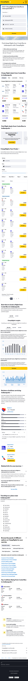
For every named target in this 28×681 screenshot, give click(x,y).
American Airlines (11, 454)
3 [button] (16, 298)
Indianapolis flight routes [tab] (18, 548)
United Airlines (10, 444)
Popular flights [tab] (15, 551)
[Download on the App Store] (16, 677)
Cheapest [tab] (4, 77)
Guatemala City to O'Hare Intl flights (9, 559)
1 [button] (11, 298)
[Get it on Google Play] (11, 677)
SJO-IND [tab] (11, 315)
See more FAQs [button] (14, 489)
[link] (11, 142)
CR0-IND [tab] (8, 327)
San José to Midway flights (6, 561)
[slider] (26, 173)
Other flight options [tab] (6, 551)
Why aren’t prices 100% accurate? (9, 652)
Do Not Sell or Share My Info (14, 671)
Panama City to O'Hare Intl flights (8, 563)
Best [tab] (9, 77)
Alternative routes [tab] (6, 545)
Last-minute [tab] (14, 77)
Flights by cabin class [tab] (6, 548)
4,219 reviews (10, 411)
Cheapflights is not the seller (8, 648)
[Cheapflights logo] (5, 2)
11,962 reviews (10, 458)
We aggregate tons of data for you (9, 650)
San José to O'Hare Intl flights (7, 557)
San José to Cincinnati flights (7, 570)
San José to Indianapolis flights (7, 568)
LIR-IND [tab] (16, 315)
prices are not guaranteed (6, 644)
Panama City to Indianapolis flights (8, 572)
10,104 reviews (10, 448)
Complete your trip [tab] (16, 545)
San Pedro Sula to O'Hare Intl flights (8, 567)
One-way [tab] (21, 77)
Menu (26, 1)
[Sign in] (23, 2)
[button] (13, 8)
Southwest (9, 407)
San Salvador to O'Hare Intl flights (8, 565)
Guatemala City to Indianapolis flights (9, 574)
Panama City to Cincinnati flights (8, 576)
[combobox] (5, 12)
